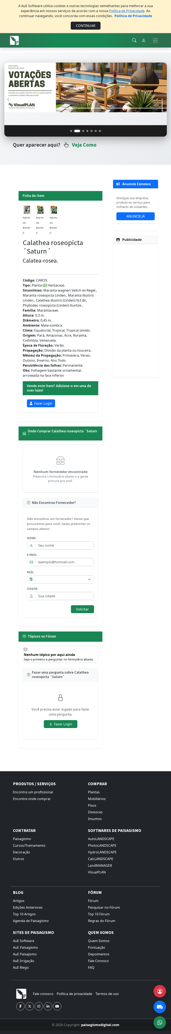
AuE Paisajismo (25, 954)
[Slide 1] (71, 131)
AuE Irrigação (23, 961)
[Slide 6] (96, 131)
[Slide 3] (83, 131)
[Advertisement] (135, 309)
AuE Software (23, 940)
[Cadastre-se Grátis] (159, 991)
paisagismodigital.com (100, 1025)
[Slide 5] (92, 131)
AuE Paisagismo (25, 947)
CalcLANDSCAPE (100, 859)
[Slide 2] (77, 131)
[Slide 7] (100, 131)
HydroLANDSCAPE (102, 852)
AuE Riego (21, 967)
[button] (20, 1006)
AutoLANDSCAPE (101, 839)
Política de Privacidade (127, 11)
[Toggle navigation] (155, 40)
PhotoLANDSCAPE (102, 845)
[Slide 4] (87, 131)
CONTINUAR (85, 25)
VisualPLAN (97, 872)
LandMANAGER (100, 865)
